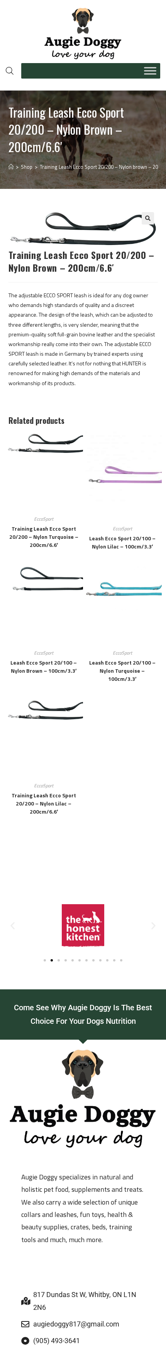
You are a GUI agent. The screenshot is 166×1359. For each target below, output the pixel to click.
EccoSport (43, 519)
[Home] (11, 167)
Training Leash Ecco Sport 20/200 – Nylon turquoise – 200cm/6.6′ (43, 536)
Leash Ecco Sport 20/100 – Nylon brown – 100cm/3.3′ (43, 666)
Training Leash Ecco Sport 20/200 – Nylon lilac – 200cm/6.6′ (44, 803)
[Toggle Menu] (150, 70)
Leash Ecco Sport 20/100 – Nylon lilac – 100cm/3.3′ (122, 542)
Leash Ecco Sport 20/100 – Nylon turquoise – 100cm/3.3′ (122, 670)
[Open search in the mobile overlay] (10, 70)
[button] (148, 218)
